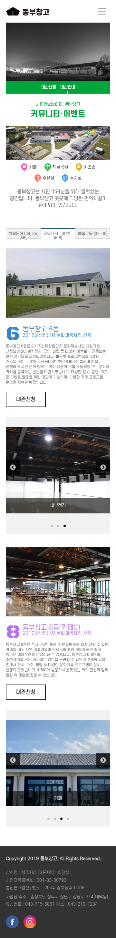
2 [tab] (58, 526)
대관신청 (48, 87)
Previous (13, 467)
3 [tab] (64, 526)
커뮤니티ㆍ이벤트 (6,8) (57, 235)
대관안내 (67, 87)
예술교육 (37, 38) (93, 234)
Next (103, 467)
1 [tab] (52, 526)
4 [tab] (68, 819)
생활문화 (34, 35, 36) (23, 235)
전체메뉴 (102, 11)
